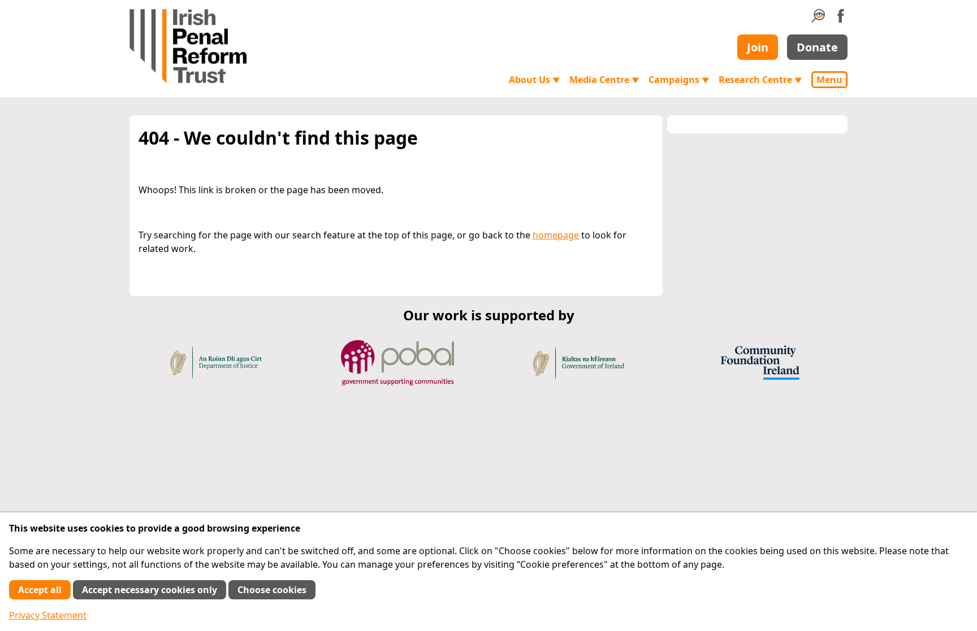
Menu (829, 79)
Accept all (40, 590)
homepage (556, 235)
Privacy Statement (48, 615)
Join (757, 47)
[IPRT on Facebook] (841, 19)
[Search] (818, 19)
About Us (534, 79)
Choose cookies (271, 590)
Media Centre (604, 79)
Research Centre (760, 79)
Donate (817, 47)
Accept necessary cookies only (149, 590)
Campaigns (679, 79)
